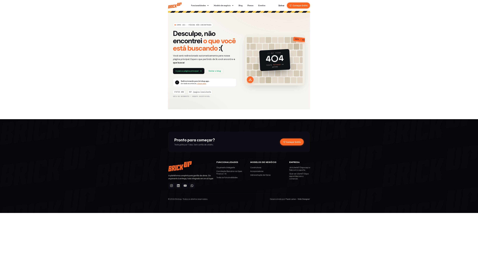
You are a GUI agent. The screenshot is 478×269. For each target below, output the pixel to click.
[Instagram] (171, 185)
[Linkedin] (178, 185)
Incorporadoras (256, 171)
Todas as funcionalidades (227, 177)
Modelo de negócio (222, 5)
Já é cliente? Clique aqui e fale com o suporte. (299, 168)
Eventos (261, 5)
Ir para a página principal (187, 71)
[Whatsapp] (192, 185)
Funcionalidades (198, 5)
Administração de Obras (260, 175)
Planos (250, 5)
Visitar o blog (215, 71)
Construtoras (255, 167)
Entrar (281, 5)
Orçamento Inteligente (225, 167)
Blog (240, 5)
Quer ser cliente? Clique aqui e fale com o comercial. (299, 176)
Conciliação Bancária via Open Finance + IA (229, 172)
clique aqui (201, 83)
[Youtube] (185, 185)
